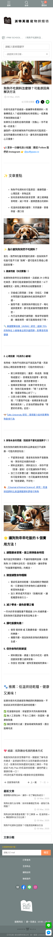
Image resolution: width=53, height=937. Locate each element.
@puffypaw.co (31, 152)
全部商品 (26, 866)
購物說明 (26, 872)
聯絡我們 (26, 879)
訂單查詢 (26, 860)
